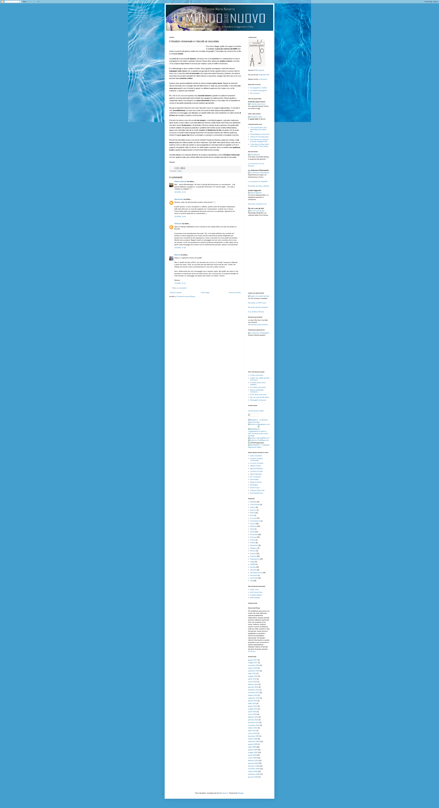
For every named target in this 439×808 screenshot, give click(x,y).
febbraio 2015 (253, 717)
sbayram (225, 793)
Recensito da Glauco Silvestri (258, 186)
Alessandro (178, 199)
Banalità (253, 502)
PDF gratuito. (260, 70)
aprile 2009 (252, 755)
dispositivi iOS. (264, 75)
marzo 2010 (252, 733)
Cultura (179, 171)
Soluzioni (253, 570)
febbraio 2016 (253, 684)
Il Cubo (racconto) (256, 375)
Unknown (178, 223)
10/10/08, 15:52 (180, 216)
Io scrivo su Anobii (256, 463)
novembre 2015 (254, 692)
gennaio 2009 (253, 763)
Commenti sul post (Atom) (185, 296)
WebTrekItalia (255, 598)
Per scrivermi (255, 93)
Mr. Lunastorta (255, 477)
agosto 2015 (252, 701)
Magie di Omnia (256, 482)
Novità (252, 532)
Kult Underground (256, 493)
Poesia (252, 540)
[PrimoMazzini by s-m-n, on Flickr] (254, 155)
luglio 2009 (252, 747)
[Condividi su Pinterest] (184, 168)
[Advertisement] (210, 32)
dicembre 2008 (253, 766)
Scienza (253, 553)
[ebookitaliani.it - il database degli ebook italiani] (259, 447)
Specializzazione (256, 572)
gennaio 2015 (253, 720)
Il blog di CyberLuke (257, 490)
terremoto (253, 575)
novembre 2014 (254, 725)
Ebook (252, 513)
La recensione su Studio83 (257, 181)
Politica (252, 543)
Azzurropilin (254, 479)
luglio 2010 (252, 730)
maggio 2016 (253, 676)
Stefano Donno (255, 466)
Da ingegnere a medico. (259, 88)
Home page (205, 292)
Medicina (253, 526)
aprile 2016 (252, 679)
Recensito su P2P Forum (257, 303)
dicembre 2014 (253, 722)
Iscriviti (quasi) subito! (256, 411)
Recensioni (254, 545)
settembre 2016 (254, 671)
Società (253, 567)
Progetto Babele (256, 595)
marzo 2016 (252, 682)
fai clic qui (251, 651)
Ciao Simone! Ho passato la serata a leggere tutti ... (259, 140)
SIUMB (252, 564)
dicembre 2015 (253, 690)
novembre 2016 (254, 665)
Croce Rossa (255, 504)
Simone (177, 255)
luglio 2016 (252, 673)
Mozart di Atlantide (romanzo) (257, 391)
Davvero (253, 510)
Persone (253, 537)
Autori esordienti (256, 456)
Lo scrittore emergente (258, 90)
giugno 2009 (252, 750)
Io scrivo (253, 518)
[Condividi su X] (180, 168)
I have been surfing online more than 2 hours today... (259, 145)
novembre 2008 (254, 769)
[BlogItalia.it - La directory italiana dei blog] (259, 422)
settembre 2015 (254, 698)
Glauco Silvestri (180, 181)
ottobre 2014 (252, 728)
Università (253, 578)
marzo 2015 (252, 714)
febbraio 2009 (253, 760)
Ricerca (253, 551)
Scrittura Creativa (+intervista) (256, 459)
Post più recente (176, 292)
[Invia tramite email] (175, 168)
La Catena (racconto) (258, 387)
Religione (253, 548)
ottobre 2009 (252, 739)
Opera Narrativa (256, 474)
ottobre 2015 (252, 695)
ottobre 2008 (252, 771)
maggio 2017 (253, 662)
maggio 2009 (253, 752)
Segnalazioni (254, 559)
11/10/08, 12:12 (180, 283)
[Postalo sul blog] (178, 168)
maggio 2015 (253, 709)
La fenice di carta (256, 471)
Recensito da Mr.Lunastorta (258, 307)
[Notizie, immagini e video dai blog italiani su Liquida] (252, 427)
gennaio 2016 (253, 687)
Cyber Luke (254, 589)
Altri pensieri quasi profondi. (258, 324)
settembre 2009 (254, 741)
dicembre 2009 (253, 736)
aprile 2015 (252, 712)
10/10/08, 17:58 (180, 247)
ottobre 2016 (252, 668)
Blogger (241, 793)
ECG (252, 515)
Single (252, 562)
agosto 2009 (252, 744)
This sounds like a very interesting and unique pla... (258, 129)
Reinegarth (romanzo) (258, 400)
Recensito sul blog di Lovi (257, 204)
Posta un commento (179, 288)
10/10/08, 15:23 (180, 192)
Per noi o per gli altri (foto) (259, 397)
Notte (252, 529)
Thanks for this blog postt (259, 137)
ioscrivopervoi (255, 521)
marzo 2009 (252, 758)
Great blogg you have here (260, 134)
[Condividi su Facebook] (182, 168)
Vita (251, 581)
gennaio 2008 (253, 777)
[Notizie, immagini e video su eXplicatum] (249, 443)
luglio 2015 (252, 703)
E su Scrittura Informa (256, 312)
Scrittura (253, 556)
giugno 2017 (252, 660)
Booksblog (254, 485)
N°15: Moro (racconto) (258, 394)
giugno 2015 (252, 706)
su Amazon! (263, 79)
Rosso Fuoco (255, 488)
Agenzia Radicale (256, 468)
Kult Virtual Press (256, 592)
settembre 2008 (254, 774)
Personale (253, 534)
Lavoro (252, 524)
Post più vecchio (235, 292)
